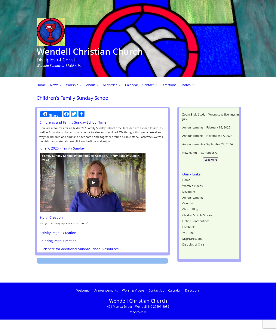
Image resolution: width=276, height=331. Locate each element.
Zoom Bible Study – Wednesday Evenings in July (210, 117)
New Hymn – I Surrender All (200, 152)
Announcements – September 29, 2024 (207, 144)
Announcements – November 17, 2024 (207, 136)
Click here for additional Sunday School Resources (79, 249)
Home (41, 85)
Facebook (188, 227)
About (90, 85)
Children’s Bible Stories (197, 215)
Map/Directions (192, 238)
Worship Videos (192, 186)
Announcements (192, 197)
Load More (211, 159)
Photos (185, 85)
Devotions (188, 191)
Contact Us (156, 290)
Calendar (131, 85)
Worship (72, 85)
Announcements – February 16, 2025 (206, 127)
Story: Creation (51, 217)
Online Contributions (195, 221)
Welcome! (83, 290)
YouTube (188, 233)
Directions (168, 85)
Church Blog (190, 209)
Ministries (110, 85)
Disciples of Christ (193, 244)
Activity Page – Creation (57, 232)
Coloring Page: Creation (58, 241)
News (54, 85)
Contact (148, 85)
